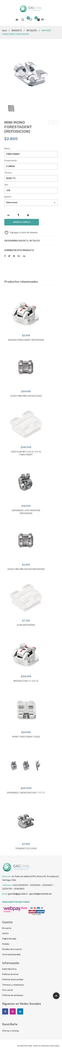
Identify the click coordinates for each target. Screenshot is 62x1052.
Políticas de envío (10, 974)
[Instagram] (13, 1011)
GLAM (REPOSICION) (26, 625)
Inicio (4, 30)
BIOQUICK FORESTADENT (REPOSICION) (26, 340)
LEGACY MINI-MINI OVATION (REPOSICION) (26, 569)
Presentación (10, 160)
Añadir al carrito (21, 222)
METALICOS (32, 30)
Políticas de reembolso (12, 995)
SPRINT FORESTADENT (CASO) (26, 737)
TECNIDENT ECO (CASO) (56, 123)
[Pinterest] (14, 256)
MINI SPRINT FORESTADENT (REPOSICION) (50, 123)
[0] (30, 20)
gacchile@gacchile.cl (17, 894)
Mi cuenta (6, 928)
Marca (7, 148)
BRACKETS (17, 30)
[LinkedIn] (24, 256)
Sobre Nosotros (9, 969)
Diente (7, 197)
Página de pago (9, 938)
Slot (6, 185)
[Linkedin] (20, 1011)
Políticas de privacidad (12, 979)
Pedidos (6, 944)
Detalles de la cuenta (12, 949)
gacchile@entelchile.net (40, 894)
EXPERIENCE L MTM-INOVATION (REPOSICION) (26, 512)
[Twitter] (9, 256)
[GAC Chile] (31, 9)
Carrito (5, 933)
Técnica (8, 173)
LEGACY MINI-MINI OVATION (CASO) (26, 396)
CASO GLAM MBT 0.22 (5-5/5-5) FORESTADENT (26, 453)
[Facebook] (5, 256)
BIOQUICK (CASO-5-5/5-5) (26, 681)
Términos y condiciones (13, 985)
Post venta (7, 990)
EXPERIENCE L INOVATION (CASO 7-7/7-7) (26, 793)
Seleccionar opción (26, 329)
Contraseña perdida (11, 954)
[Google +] (19, 256)
